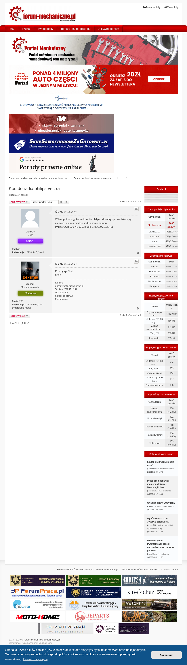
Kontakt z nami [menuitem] (171, 569)
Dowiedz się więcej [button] (35, 659)
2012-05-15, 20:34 (67, 264)
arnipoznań (154, 236)
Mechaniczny (154, 225)
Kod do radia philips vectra (34, 188)
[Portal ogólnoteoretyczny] (149, 593)
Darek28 (30, 231)
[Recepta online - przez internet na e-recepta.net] (61, 104)
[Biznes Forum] (149, 580)
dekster (24, 195)
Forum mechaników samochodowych (42, 639)
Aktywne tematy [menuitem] (108, 28)
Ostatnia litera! (154, 373)
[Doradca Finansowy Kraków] (93, 580)
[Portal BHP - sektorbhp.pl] (93, 605)
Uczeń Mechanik (155, 525)
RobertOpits (155, 271)
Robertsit (154, 276)
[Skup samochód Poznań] (37, 617)
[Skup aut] (61, 143)
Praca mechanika (154, 426)
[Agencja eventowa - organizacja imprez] (149, 617)
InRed (155, 241)
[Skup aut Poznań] (61, 124)
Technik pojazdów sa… (154, 379)
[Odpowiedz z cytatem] (136, 209)
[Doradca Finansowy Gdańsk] (37, 580)
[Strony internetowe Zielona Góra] (37, 605)
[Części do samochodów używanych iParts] (93, 79)
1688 (171, 223)
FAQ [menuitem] (11, 28)
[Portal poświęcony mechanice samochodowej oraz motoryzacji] (93, 50)
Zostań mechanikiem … (154, 327)
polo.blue (152, 554)
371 (167, 246)
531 (167, 241)
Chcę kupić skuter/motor (164, 469)
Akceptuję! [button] (166, 654)
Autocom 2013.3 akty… (154, 321)
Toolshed (152, 491)
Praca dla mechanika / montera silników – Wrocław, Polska (158, 484)
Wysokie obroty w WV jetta (161, 503)
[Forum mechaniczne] (43, 14)
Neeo (151, 469)
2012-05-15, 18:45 (67, 212)
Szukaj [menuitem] (26, 28)
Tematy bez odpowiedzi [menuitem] (76, 28)
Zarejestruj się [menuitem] (153, 7)
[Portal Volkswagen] (149, 605)
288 (21, 301)
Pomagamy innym (154, 385)
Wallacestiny (154, 281)
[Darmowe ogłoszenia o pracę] (37, 593)
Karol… (151, 506)
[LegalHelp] (61, 163)
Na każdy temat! (155, 435)
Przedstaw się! (154, 418)
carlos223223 (154, 246)
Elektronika (154, 443)
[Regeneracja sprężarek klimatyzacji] (93, 617)
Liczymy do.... (154, 338)
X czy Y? (154, 333)
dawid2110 (154, 231)
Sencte (154, 266)
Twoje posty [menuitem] (45, 28)
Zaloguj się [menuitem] (172, 7)
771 (167, 231)
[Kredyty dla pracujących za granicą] (93, 593)
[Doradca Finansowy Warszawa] (121, 629)
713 (167, 236)
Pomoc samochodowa (154, 410)
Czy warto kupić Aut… (154, 314)
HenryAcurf (154, 286)
